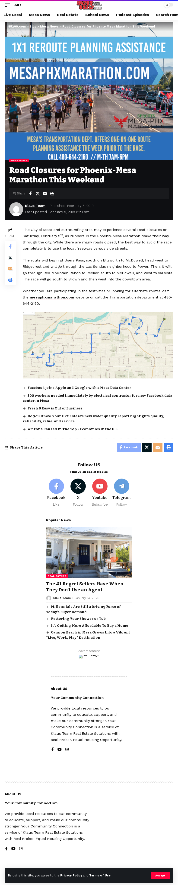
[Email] (44, 193)
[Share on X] (37, 193)
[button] (160, 875)
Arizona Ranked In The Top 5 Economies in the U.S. (73, 429)
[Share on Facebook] (30, 193)
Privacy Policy (71, 875)
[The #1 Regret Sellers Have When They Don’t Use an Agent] (89, 552)
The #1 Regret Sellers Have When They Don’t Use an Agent (85, 587)
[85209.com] (89, 5)
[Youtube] (100, 493)
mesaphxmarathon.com (52, 297)
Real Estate (57, 576)
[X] (78, 493)
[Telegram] (121, 493)
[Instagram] (67, 749)
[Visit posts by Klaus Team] (16, 209)
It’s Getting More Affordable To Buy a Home (89, 626)
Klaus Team (35, 206)
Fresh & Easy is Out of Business (55, 408)
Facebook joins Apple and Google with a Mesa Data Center (79, 388)
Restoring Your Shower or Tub (78, 619)
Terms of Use (100, 875)
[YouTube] (59, 749)
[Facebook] (56, 493)
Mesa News (19, 160)
